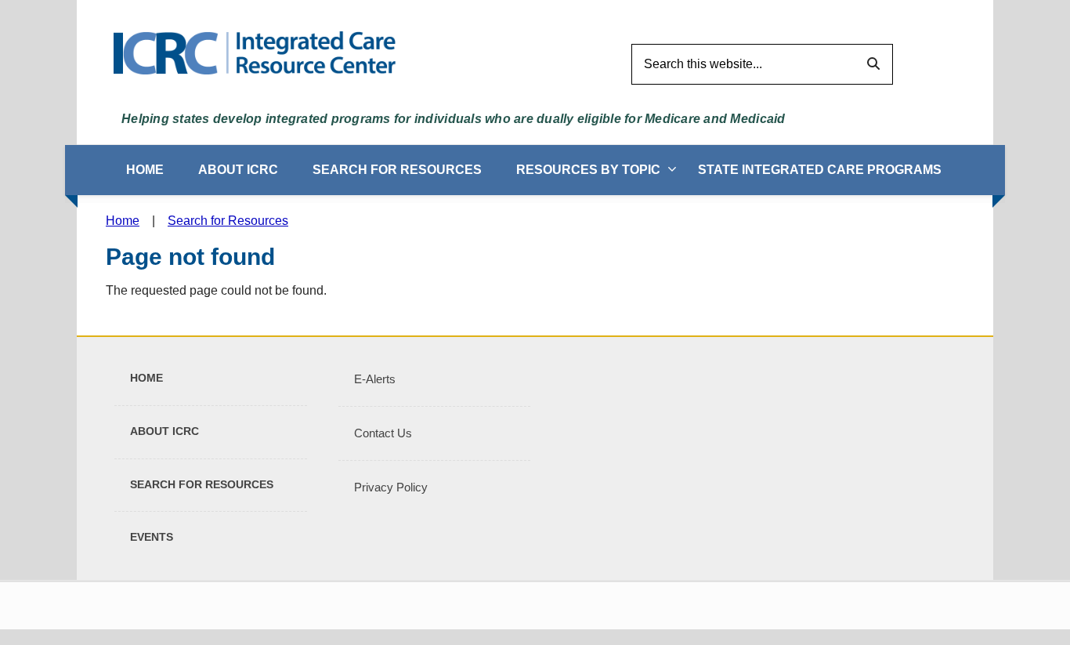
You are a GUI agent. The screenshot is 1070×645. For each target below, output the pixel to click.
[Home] (255, 52)
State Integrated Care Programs (820, 169)
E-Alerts (375, 379)
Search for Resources (397, 169)
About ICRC (238, 169)
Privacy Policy (391, 487)
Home (145, 169)
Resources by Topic (588, 169)
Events (151, 537)
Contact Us (383, 433)
